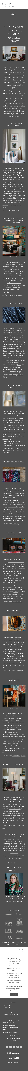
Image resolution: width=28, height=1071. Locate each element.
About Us (7, 1005)
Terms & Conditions (10, 1032)
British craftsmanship (16, 75)
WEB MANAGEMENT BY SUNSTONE (14, 1064)
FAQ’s (6, 1010)
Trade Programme (9, 1025)
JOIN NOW (14, 994)
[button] (26, 4)
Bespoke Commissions (10, 1027)
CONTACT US (14, 1040)
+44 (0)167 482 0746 (15, 1038)
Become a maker (8, 1023)
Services (7, 1007)
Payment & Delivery (11, 1014)
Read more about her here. (14, 901)
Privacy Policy (9, 1017)
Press (5, 1029)
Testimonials (8, 1012)
